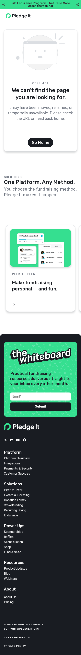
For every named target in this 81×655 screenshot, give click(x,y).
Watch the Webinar (40, 6)
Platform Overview (17, 458)
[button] (72, 216)
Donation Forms (15, 500)
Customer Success (17, 473)
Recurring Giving (15, 510)
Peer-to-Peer (13, 490)
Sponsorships (13, 531)
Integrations (12, 463)
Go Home (40, 142)
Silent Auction (13, 542)
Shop (7, 547)
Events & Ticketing (16, 495)
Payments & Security (18, 468)
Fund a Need (12, 552)
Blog (7, 573)
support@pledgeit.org (21, 629)
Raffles (9, 537)
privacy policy (15, 646)
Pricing (9, 602)
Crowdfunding (13, 505)
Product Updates (15, 568)
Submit (40, 406)
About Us (10, 597)
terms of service (17, 637)
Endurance (11, 515)
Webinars (10, 578)
